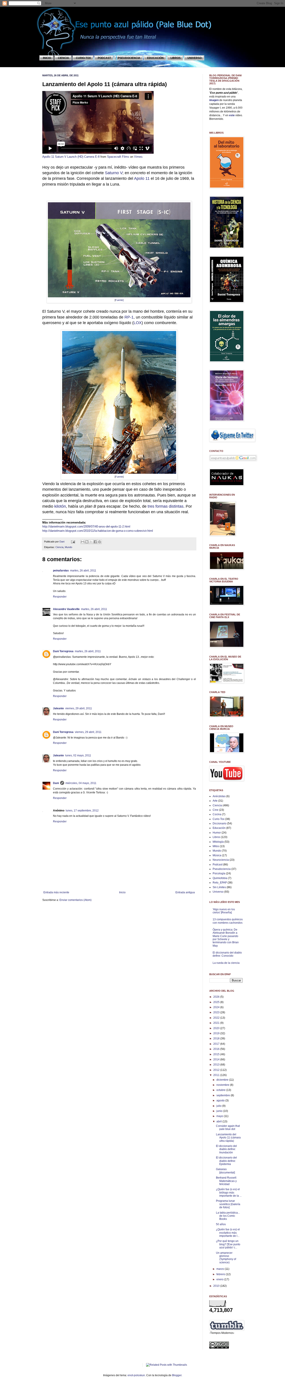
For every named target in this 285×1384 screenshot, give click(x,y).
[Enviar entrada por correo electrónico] (73, 541)
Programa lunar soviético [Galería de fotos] (228, 1204)
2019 (216, 1033)
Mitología (218, 841)
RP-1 (129, 317)
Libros (216, 837)
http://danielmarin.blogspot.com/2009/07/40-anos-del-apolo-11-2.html (86, 526)
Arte (215, 800)
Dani (62, 541)
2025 (216, 1002)
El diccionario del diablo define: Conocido (227, 954)
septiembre (223, 1095)
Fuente (119, 476)
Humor (217, 832)
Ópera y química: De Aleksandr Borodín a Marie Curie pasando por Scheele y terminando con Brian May (226, 937)
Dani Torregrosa (63, 651)
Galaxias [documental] (225, 1171)
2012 (216, 1070)
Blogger (176, 1375)
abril (219, 1121)
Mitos (216, 846)
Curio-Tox (218, 819)
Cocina (217, 814)
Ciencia (59, 547)
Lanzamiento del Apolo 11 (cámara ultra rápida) (228, 1137)
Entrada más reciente (56, 892)
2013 (216, 1064)
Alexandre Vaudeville (66, 609)
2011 (216, 1075)
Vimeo (138, 156)
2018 (216, 1038)
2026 (216, 996)
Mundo (68, 547)
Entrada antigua (185, 892)
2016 (216, 1049)
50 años (221, 1224)
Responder (60, 596)
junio (219, 1111)
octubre (221, 1090)
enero (220, 1279)
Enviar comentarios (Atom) (75, 900)
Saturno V (113, 173)
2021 (216, 1022)
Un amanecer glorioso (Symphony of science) (226, 1257)
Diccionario (219, 823)
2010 (216, 1285)
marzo (220, 1268)
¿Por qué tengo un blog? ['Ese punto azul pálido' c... (228, 1244)
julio (219, 1105)
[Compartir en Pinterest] (99, 542)
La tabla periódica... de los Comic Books (228, 1216)
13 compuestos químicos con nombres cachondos (228, 921)
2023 (216, 1012)
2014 (216, 1059)
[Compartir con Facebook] (95, 542)
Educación (219, 828)
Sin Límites (219, 887)
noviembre (223, 1084)
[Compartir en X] (91, 542)
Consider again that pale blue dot (228, 1127)
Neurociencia (221, 859)
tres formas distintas (165, 506)
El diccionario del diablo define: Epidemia (226, 1161)
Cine (215, 809)
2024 (216, 1007)
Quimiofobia (220, 878)
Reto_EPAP (220, 882)
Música (217, 855)
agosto (220, 1100)
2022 (216, 1017)
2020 (216, 1028)
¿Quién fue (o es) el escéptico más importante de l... (228, 1232)
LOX (138, 323)
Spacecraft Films (118, 156)
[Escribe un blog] (87, 542)
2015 (216, 1054)
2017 (216, 1043)
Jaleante (58, 708)
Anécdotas (219, 796)
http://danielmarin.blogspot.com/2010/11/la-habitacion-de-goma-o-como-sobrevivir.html (97, 530)
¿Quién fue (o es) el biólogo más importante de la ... (229, 1192)
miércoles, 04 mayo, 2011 (80, 783)
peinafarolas (61, 570)
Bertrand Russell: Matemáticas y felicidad (226, 1181)
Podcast (217, 864)
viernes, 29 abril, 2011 (78, 708)
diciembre (222, 1079)
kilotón (60, 506)
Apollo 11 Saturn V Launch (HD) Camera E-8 (71, 156)
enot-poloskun (136, 1375)
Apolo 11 (142, 178)
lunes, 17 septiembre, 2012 (82, 810)
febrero (221, 1274)
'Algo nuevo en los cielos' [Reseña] (224, 911)
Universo (218, 891)
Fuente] (119, 300)
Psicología (219, 873)
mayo (220, 1116)
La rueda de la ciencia (226, 962)
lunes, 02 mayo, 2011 (78, 755)
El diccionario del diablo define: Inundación (226, 1149)
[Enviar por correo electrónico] (82, 542)
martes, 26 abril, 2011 (83, 570)
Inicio (122, 892)
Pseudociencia (222, 869)
